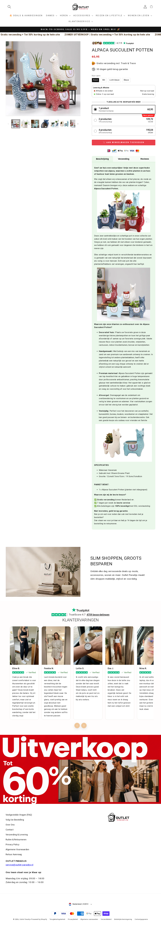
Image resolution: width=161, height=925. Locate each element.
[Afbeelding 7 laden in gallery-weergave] (74, 124)
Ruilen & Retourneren (16, 839)
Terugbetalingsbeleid (57, 919)
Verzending (123, 159)
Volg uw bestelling (15, 819)
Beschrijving (102, 159)
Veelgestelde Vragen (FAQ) (19, 815)
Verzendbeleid (106, 919)
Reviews (144, 159)
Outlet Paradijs (25, 919)
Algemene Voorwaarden (17, 849)
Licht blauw (114, 80)
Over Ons (10, 824)
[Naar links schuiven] (8, 123)
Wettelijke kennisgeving (123, 919)
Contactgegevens (141, 919)
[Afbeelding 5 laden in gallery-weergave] (55, 124)
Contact (9, 829)
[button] (10, 7)
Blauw (126, 80)
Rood (95, 80)
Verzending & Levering (17, 834)
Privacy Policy (12, 844)
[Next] (84, 725)
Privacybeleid (73, 919)
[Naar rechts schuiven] (77, 123)
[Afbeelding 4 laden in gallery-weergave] (45, 124)
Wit (103, 80)
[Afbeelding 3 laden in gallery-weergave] (35, 124)
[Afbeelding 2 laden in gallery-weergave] (25, 124)
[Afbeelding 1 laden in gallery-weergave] (16, 124)
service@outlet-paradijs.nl (19, 864)
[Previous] (77, 725)
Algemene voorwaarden (89, 919)
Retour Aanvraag (14, 854)
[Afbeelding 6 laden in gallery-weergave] (64, 124)
